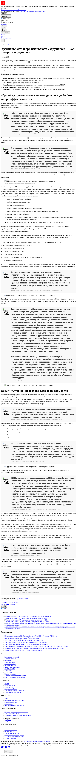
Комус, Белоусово (37, 650)
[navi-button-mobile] (3, 40)
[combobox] (9, 751)
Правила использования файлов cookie (33, 11)
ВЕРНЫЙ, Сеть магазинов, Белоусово (55, 646)
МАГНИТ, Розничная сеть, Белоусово (36, 644)
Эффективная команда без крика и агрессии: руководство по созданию (27, 618)
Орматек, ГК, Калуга (50, 636)
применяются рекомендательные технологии (38, 741)
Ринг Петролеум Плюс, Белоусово (32, 640)
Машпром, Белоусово (56, 648)
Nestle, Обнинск (34, 638)
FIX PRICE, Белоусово (39, 642)
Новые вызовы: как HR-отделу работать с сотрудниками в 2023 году (27, 621)
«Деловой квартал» (23, 598)
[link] (4, 30)
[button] (3, 34)
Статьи (7, 44)
